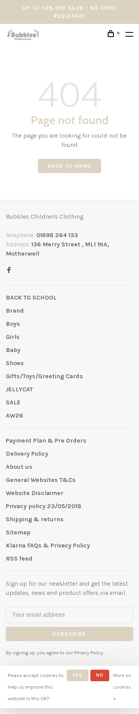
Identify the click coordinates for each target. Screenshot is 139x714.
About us (19, 466)
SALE (13, 402)
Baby (13, 350)
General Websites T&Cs (41, 479)
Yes (78, 675)
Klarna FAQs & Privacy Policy (48, 545)
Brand (15, 310)
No (99, 675)
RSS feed (19, 558)
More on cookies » (122, 686)
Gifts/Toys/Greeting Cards (44, 376)
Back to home (69, 166)
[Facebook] (9, 270)
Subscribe (69, 634)
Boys (13, 323)
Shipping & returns (35, 519)
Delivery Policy (27, 453)
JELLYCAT (19, 389)
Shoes (15, 363)
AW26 (14, 415)
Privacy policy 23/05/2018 (43, 506)
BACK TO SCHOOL (31, 297)
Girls (13, 336)
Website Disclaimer (34, 493)
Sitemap (18, 532)
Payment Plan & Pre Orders (46, 440)
